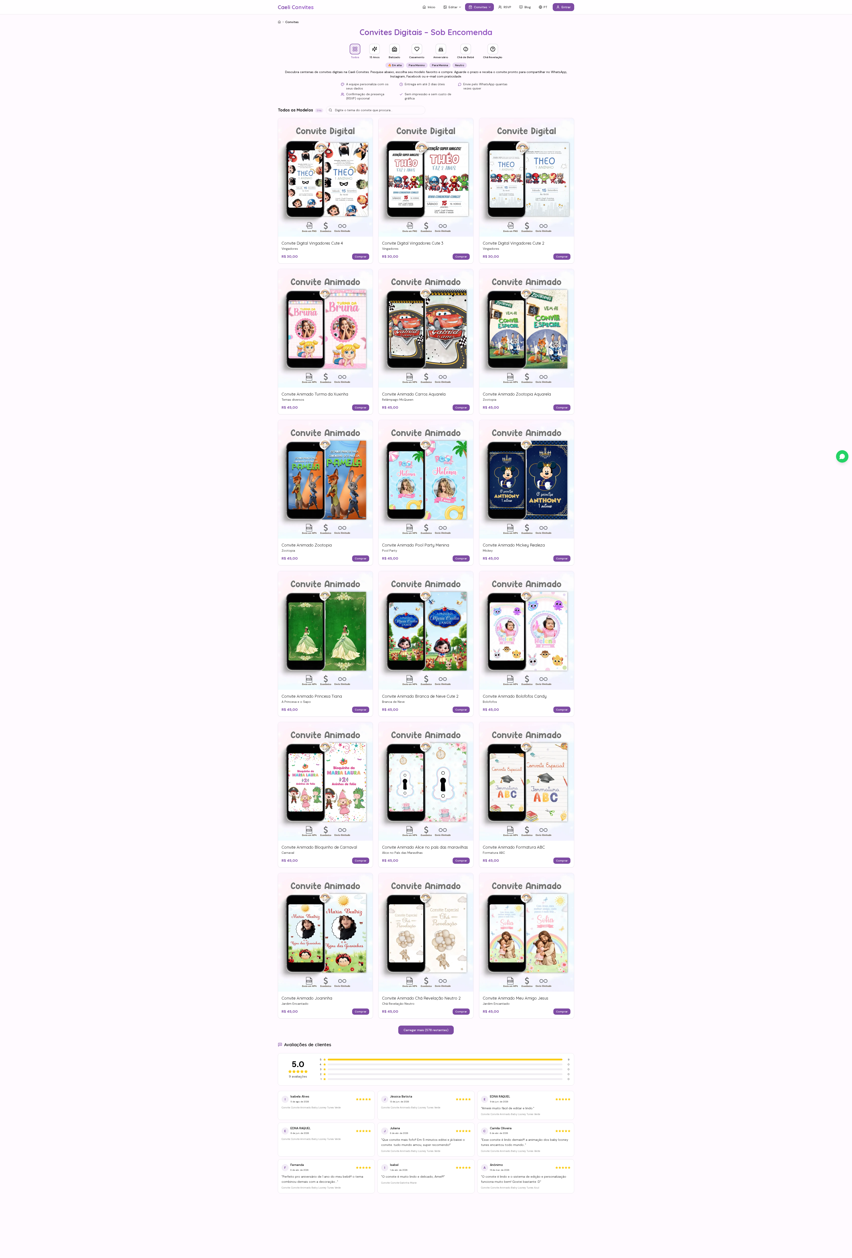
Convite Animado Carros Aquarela (414, 394)
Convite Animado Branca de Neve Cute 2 (420, 696)
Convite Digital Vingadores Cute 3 (412, 243)
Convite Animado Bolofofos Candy (514, 696)
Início (431, 7)
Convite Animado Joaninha (307, 998)
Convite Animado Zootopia (307, 545)
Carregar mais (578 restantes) (426, 1030)
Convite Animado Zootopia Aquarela (517, 394)
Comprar (361, 256)
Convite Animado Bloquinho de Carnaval (319, 847)
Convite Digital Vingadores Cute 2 (513, 243)
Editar (453, 7)
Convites (480, 7)
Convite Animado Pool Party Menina (415, 545)
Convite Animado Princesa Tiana (312, 696)
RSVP (507, 7)
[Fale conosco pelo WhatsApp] (842, 456)
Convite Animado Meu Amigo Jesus (515, 998)
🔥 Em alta (395, 65)
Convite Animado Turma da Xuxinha (315, 394)
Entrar (566, 7)
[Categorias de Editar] (461, 7)
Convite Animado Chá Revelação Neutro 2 (421, 998)
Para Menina (440, 65)
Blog (528, 7)
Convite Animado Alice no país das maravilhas (425, 847)
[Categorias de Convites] (490, 7)
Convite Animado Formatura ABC (514, 847)
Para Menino (417, 65)
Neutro (459, 65)
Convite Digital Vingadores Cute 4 (312, 243)
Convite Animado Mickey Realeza (514, 545)
